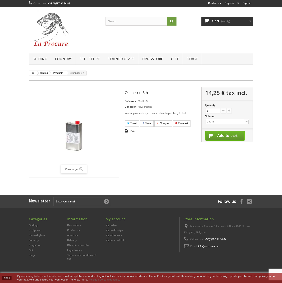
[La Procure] (64, 29)
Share (147, 123)
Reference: (131, 101)
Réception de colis (78, 245)
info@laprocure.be (208, 246)
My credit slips (114, 230)
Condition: (131, 106)
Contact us (214, 3)
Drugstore (152, 59)
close (7, 277)
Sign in (247, 3)
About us (72, 235)
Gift (175, 59)
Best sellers (74, 225)
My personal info (115, 240)
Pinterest (182, 123)
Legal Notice (74, 250)
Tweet (133, 123)
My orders (111, 225)
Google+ (164, 123)
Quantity (210, 105)
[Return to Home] (32, 73)
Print (133, 131)
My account (115, 219)
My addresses (114, 235)
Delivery (72, 240)
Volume (210, 116)
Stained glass (121, 59)
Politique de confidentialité (104, 279)
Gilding (40, 59)
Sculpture (90, 59)
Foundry (63, 59)
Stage (192, 59)
